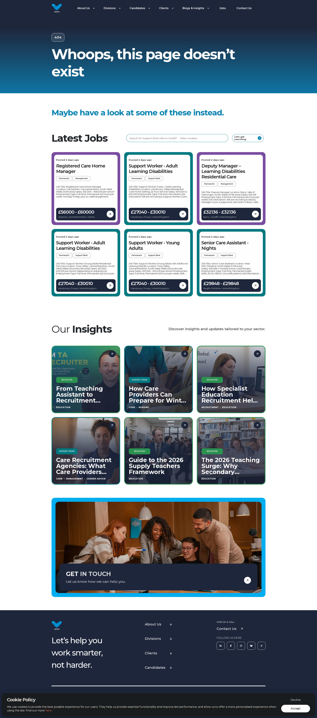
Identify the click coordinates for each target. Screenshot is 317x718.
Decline (296, 699)
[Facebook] (231, 646)
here (48, 710)
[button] (86, 8)
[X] (261, 646)
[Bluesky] (251, 646)
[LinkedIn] (221, 646)
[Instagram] (241, 646)
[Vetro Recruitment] (57, 8)
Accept (295, 708)
